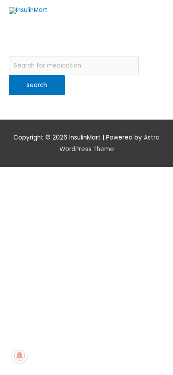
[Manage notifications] (19, 355)
